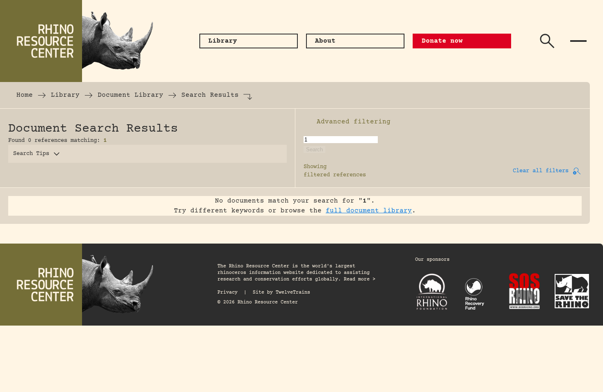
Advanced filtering (354, 121)
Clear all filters (541, 171)
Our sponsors (432, 259)
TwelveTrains (293, 292)
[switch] (308, 122)
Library (65, 95)
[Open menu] (578, 41)
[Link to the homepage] (82, 41)
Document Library (130, 95)
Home (24, 95)
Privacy (227, 292)
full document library (369, 210)
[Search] (547, 41)
